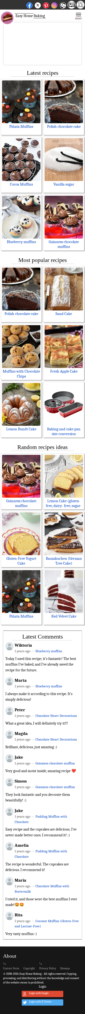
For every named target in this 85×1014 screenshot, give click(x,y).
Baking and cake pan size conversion (63, 431)
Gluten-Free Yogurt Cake (21, 561)
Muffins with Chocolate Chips (21, 373)
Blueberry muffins (21, 242)
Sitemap (65, 968)
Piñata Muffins (21, 126)
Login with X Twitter (40, 1001)
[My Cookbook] (71, 7)
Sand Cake (63, 313)
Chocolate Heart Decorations (56, 716)
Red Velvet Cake (63, 616)
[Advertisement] (42, 43)
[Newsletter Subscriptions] (62, 8)
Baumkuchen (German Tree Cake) (64, 561)
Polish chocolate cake (64, 126)
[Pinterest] (46, 4)
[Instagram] (54, 4)
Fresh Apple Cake (64, 371)
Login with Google (39, 993)
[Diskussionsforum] (80, 7)
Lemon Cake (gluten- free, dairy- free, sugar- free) (64, 506)
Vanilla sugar (63, 184)
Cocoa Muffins (21, 184)
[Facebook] (29, 4)
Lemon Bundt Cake (21, 429)
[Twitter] (38, 4)
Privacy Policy (47, 968)
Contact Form (11, 968)
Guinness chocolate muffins (64, 244)
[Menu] (78, 16)
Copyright (29, 968)
